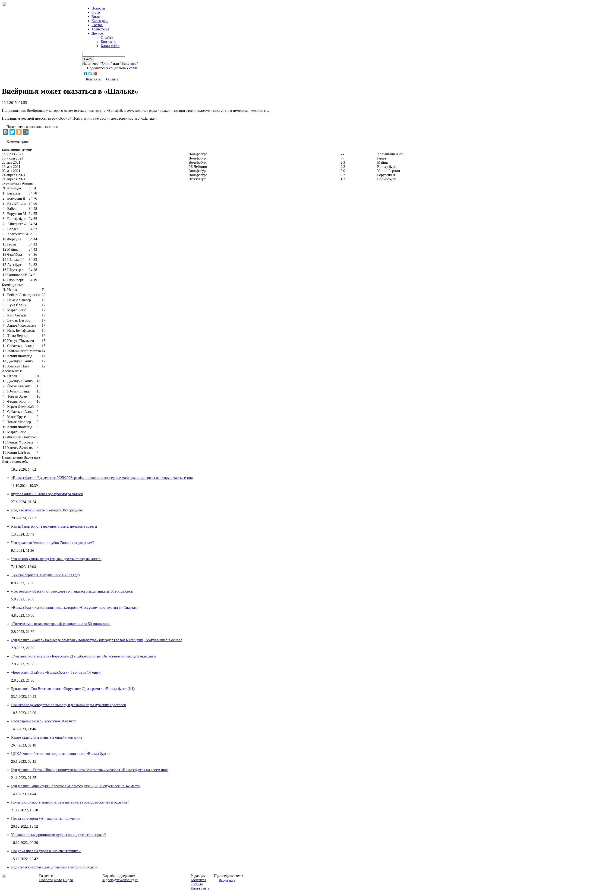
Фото (95, 12)
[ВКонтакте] (85, 73)
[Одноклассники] (19, 132)
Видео (96, 17)
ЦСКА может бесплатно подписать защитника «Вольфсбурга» (60, 754)
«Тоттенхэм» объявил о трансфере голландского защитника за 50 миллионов (72, 591)
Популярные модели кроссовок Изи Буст (43, 721)
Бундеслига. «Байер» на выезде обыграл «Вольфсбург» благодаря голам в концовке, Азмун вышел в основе (96, 640)
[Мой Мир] (25, 132)
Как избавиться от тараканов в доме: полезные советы (54, 526)
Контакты (108, 42)
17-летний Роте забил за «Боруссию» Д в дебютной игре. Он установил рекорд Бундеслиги (83, 656)
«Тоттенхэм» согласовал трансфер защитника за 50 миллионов (60, 624)
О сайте (107, 37)
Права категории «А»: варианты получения (45, 818)
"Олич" (106, 63)
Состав (97, 25)
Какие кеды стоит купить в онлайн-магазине (46, 737)
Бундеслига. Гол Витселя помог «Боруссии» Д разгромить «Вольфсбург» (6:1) (73, 689)
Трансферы (100, 29)
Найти (88, 59)
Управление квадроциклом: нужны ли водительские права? (58, 835)
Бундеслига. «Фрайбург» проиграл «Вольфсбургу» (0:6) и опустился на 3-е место (75, 786)
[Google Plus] (95, 73)
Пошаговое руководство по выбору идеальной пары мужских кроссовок (68, 705)
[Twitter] (90, 73)
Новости (46, 880)
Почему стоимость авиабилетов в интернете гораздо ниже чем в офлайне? (70, 802)
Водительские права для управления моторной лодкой (54, 867)
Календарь (99, 21)
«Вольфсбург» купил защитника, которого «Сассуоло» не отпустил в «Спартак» (75, 607)
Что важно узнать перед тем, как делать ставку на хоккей (56, 559)
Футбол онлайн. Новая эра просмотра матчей (47, 494)
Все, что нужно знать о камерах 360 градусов (47, 510)
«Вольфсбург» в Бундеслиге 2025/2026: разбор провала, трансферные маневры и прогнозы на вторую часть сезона (102, 478)
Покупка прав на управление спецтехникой (46, 851)
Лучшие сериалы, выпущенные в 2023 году (45, 575)
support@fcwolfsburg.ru (120, 880)
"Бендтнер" (129, 63)
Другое (97, 33)
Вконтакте (227, 880)
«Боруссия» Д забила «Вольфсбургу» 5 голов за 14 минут (56, 672)
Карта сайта (110, 46)
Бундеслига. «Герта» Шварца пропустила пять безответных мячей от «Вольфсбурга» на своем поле (89, 770)
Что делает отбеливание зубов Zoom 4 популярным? (52, 543)
